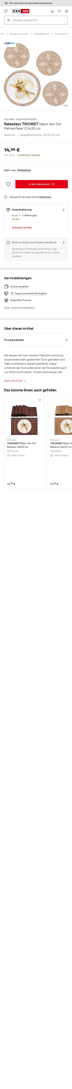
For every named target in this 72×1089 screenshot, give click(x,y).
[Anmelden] (52, 11)
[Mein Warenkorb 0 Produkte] (66, 11)
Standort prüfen (22, 227)
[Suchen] (8, 20)
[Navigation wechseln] (6, 11)
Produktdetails (14, 340)
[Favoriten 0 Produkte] (59, 11)
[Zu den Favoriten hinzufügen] (8, 184)
